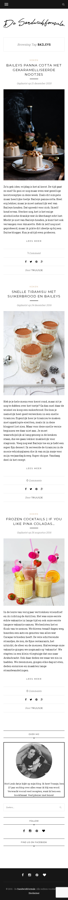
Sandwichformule (26, 889)
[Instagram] (30, 831)
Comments (34, 480)
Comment (34, 253)
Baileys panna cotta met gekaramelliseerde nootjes (34, 69)
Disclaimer (34, 893)
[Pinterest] (37, 831)
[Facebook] (24, 831)
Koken (34, 60)
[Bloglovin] (43, 831)
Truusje (37, 270)
